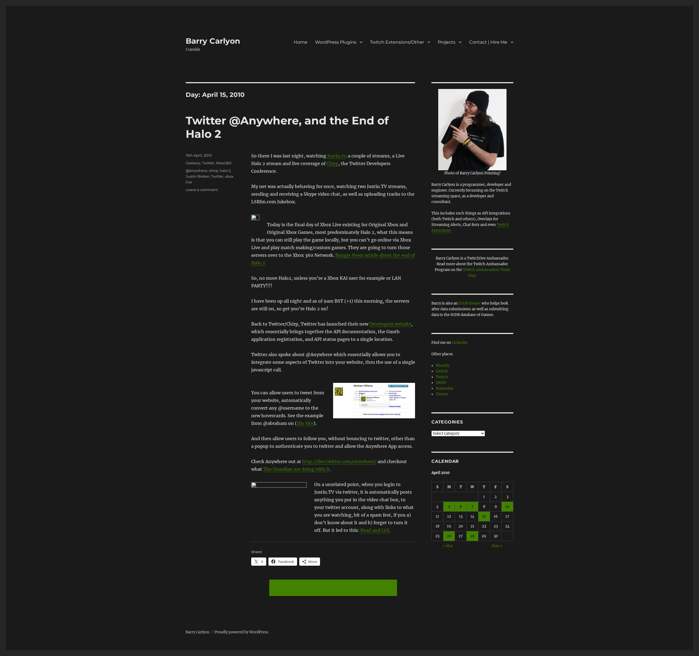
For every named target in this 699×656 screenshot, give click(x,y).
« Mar (448, 546)
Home (300, 42)
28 (472, 536)
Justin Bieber (197, 176)
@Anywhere (196, 170)
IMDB (441, 382)
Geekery (193, 163)
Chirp (332, 163)
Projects (446, 42)
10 (507, 506)
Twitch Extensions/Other (397, 42)
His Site (305, 423)
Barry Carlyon (213, 41)
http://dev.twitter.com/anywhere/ (339, 461)
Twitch (442, 377)
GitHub (442, 371)
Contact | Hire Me (488, 42)
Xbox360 (224, 163)
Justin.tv (336, 156)
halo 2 (225, 170)
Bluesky (442, 365)
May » (497, 546)
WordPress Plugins (335, 42)
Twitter (208, 163)
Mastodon (445, 388)
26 (449, 536)
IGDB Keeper (470, 303)
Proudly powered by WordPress (241, 632)
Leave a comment (202, 189)
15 (484, 516)
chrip (213, 170)
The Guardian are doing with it (296, 469)
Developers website (390, 324)
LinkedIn (460, 342)
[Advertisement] (334, 588)
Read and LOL (375, 530)
